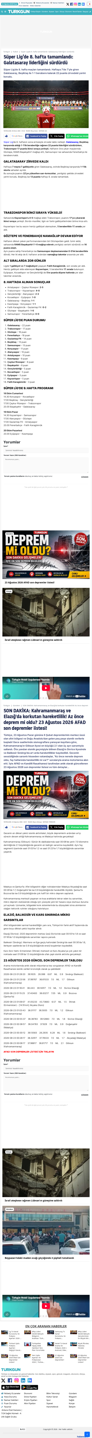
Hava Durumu (10, 1396)
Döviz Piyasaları (26, 3)
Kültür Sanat (52, 1396)
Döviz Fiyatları (30, 1396)
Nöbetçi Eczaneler (42, 3)
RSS (23, 1429)
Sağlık (71, 1400)
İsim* (6, 446)
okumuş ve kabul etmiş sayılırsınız (28, 476)
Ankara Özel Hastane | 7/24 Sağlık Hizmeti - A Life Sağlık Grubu (11, 1413)
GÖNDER (84, 477)
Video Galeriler (35, 5)
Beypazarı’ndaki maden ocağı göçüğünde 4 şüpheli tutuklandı (39, 1258)
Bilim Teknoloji (53, 1393)
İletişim (72, 1406)
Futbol (15, 52)
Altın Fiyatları (30, 1403)
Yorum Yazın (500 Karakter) (15, 455)
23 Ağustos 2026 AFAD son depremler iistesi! (29, 582)
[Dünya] (46, 612)
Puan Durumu (10, 1403)
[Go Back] (87, 1434)
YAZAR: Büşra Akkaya (35, 822)
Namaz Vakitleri (58, 3)
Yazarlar (7, 1406)
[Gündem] (46, 554)
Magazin (73, 1396)
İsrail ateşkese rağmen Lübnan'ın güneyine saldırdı (33, 639)
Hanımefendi (52, 1406)
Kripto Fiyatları (30, 1400)
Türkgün (6, 52)
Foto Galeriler (24, 5)
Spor (48, 1400)
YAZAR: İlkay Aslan (32, 131)
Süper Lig (8, 142)
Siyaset (49, 1403)
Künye (72, 1403)
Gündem (16, 705)
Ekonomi (28, 1393)
